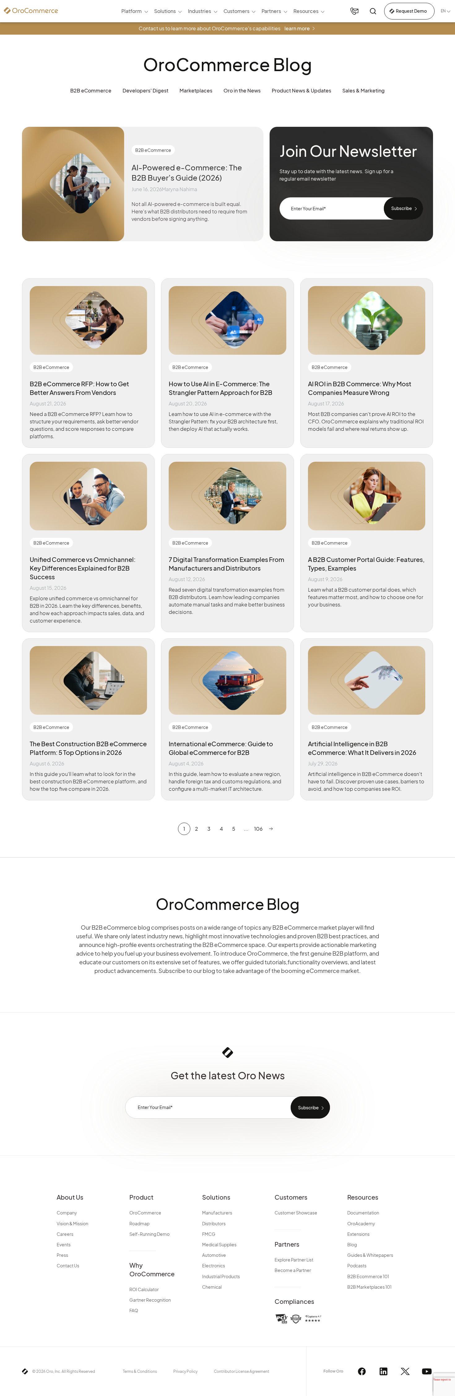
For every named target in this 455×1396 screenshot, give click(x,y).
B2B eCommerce (90, 90)
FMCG (208, 1234)
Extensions (358, 1234)
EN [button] (443, 11)
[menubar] (222, 11)
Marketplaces (196, 90)
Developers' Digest (145, 90)
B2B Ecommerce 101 (368, 1276)
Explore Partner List (294, 1259)
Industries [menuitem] (199, 11)
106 (258, 828)
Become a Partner (293, 1270)
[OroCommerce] (31, 10)
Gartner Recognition (150, 1300)
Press (62, 1255)
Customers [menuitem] (236, 11)
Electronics (213, 1265)
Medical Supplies (219, 1244)
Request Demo (411, 11)
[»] (271, 829)
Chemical (212, 1287)
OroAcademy (361, 1223)
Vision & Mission (72, 1223)
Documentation (363, 1212)
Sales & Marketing (363, 90)
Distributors (214, 1223)
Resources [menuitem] (305, 11)
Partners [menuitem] (271, 11)
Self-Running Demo (149, 1234)
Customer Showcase (296, 1212)
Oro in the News (242, 90)
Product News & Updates (301, 90)
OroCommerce (145, 1212)
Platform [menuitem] (131, 11)
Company (67, 1212)
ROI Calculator (144, 1289)
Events (64, 1244)
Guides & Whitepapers (370, 1255)
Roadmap (139, 1223)
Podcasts (356, 1265)
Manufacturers (217, 1212)
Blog (352, 1244)
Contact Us (68, 1265)
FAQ (133, 1310)
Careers (65, 1234)
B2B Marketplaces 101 (369, 1287)
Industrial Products (221, 1276)
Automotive (214, 1255)
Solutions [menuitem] (165, 11)
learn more (297, 28)
